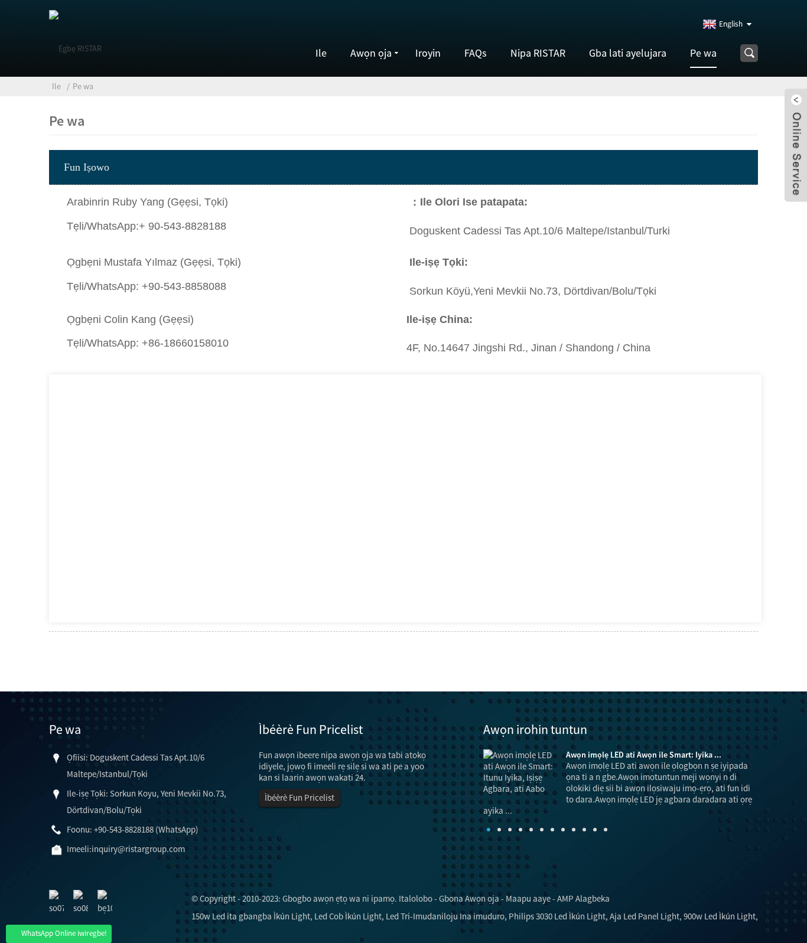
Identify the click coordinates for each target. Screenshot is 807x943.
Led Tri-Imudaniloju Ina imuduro (445, 916)
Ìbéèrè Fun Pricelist (299, 797)
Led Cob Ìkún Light (348, 916)
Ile (321, 53)
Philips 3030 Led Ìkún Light (557, 916)
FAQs (475, 53)
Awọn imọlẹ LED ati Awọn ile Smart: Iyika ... (643, 754)
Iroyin (428, 53)
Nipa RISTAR (537, 53)
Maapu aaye (528, 898)
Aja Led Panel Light (644, 916)
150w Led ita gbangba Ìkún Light (250, 916)
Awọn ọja (371, 53)
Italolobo (415, 898)
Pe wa (703, 53)
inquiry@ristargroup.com (138, 848)
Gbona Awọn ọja (469, 898)
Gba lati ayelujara (627, 53)
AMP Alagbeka (583, 898)
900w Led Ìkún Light (720, 916)
